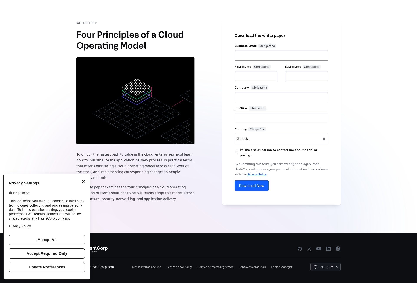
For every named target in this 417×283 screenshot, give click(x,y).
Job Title (241, 108)
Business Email (246, 46)
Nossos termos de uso (146, 267)
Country (241, 129)
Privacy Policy (257, 174)
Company (242, 87)
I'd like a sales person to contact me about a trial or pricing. (278, 152)
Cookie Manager (281, 267)
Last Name (293, 67)
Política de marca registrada (215, 267)
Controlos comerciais (252, 267)
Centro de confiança (179, 267)
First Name (243, 67)
